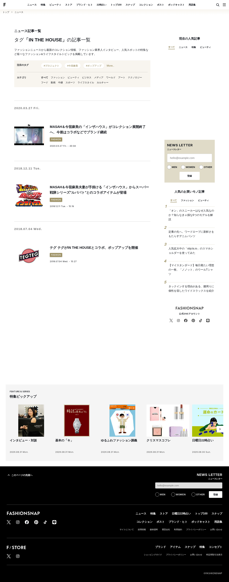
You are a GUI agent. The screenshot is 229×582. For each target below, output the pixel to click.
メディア (98, 77)
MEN (174, 167)
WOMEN (190, 167)
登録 (189, 175)
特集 (43, 5)
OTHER (208, 167)
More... (110, 65)
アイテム (175, 546)
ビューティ (55, 5)
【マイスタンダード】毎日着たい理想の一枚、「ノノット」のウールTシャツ (191, 269)
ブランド (160, 546)
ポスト (160, 5)
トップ (6, 12)
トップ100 (116, 5)
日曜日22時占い (181, 513)
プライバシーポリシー (196, 529)
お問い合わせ (216, 529)
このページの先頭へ (22, 475)
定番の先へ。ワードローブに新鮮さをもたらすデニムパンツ (191, 234)
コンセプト (215, 546)
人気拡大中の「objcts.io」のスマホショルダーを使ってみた (190, 250)
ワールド (111, 77)
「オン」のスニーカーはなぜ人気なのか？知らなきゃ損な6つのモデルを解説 (191, 215)
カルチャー (102, 82)
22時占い (101, 5)
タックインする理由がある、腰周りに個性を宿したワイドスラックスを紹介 (191, 288)
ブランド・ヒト (84, 5)
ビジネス (86, 77)
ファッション (58, 77)
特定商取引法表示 (214, 555)
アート (121, 77)
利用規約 (178, 529)
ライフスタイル (86, 82)
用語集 (192, 5)
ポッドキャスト (176, 5)
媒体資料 (154, 529)
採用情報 (142, 529)
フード (44, 82)
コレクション (146, 5)
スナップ (130, 5)
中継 (60, 82)
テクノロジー (135, 77)
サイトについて (127, 529)
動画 (53, 82)
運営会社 (166, 529)
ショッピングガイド (153, 555)
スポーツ (70, 82)
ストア (68, 5)
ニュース (32, 5)
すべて (44, 77)
